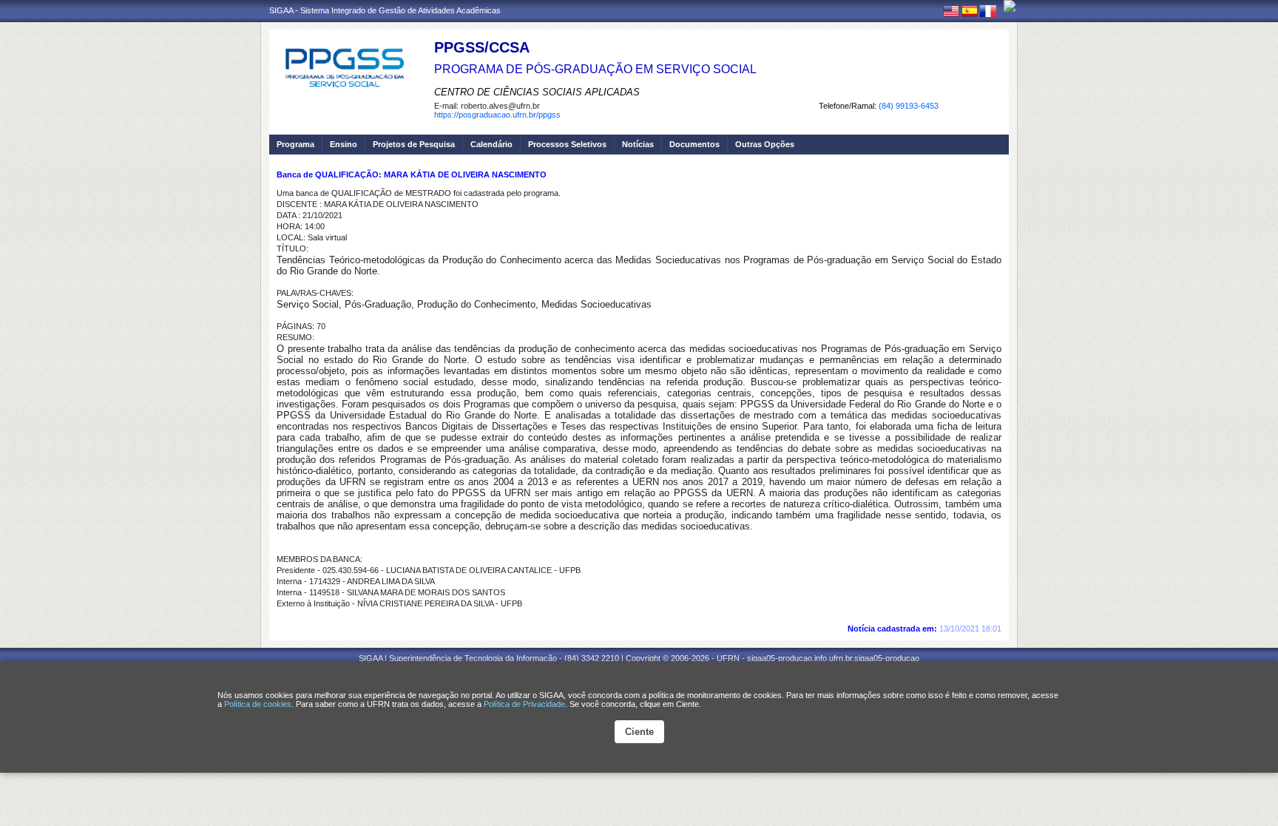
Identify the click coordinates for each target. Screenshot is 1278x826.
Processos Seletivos (567, 144)
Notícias (638, 144)
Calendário (491, 144)
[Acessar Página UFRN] (1009, 6)
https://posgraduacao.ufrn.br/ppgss (497, 114)
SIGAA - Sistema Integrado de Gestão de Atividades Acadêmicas (385, 10)
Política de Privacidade (524, 704)
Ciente (639, 731)
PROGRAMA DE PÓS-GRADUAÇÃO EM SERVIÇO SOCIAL (595, 69)
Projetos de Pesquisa (414, 144)
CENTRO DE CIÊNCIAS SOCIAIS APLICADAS (537, 92)
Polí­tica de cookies (257, 704)
